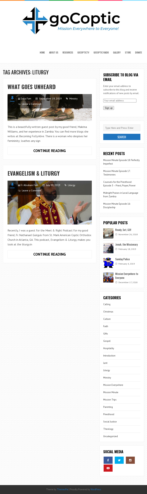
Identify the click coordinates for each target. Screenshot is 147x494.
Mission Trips (110, 399)
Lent (105, 363)
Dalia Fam (26, 98)
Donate (138, 52)
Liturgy (71, 185)
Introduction (109, 355)
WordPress (96, 489)
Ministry (73, 98)
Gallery (117, 52)
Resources (68, 52)
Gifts (105, 333)
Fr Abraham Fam (29, 185)
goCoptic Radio (101, 52)
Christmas (108, 311)
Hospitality (108, 348)
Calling (106, 304)
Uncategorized (110, 436)
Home (42, 52)
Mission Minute (110, 392)
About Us (53, 52)
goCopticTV (83, 52)
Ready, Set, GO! (123, 230)
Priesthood (108, 414)
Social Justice (110, 421)
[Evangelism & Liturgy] (50, 202)
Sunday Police (122, 259)
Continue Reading (57, 151)
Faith (105, 326)
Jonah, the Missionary (126, 244)
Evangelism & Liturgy (34, 173)
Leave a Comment (31, 104)
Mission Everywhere (113, 385)
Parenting (108, 407)
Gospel (107, 341)
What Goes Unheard (32, 87)
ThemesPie (62, 489)
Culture (107, 319)
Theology (108, 429)
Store (128, 52)
